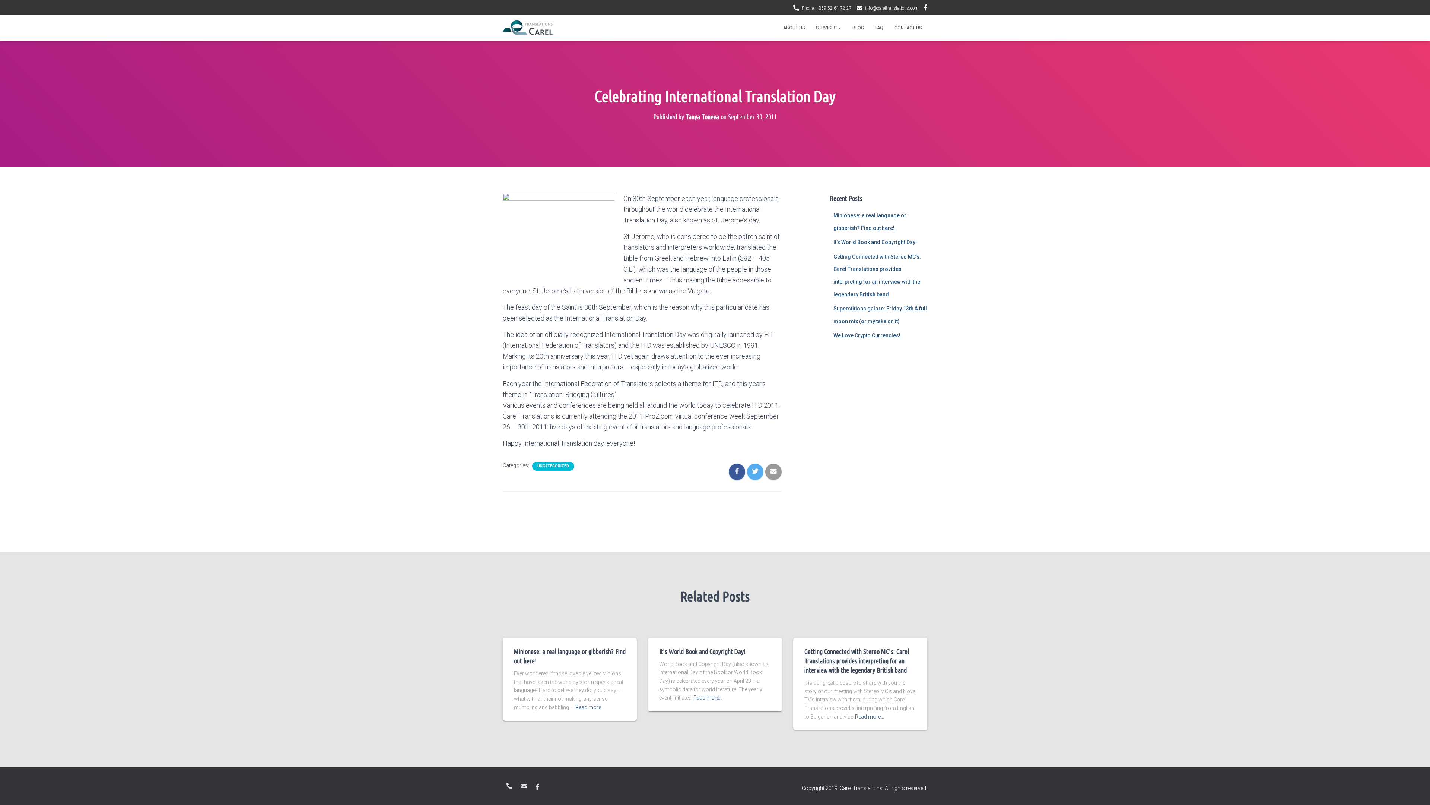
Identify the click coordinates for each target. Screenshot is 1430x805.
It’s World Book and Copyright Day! (875, 242)
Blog (858, 28)
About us (794, 28)
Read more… (589, 707)
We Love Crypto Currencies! (866, 335)
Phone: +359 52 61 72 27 (827, 8)
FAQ (879, 28)
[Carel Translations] (527, 28)
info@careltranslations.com (892, 8)
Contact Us (908, 28)
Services (827, 28)
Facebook (925, 8)
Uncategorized (553, 466)
